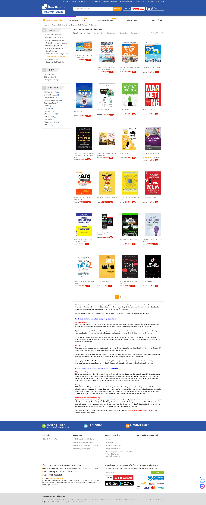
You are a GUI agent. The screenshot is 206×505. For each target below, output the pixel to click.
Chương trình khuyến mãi (109, 1)
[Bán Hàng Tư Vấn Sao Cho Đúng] (107, 183)
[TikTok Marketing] (153, 267)
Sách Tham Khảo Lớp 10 (66, 499)
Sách (54, 25)
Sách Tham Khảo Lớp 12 (62, 502)
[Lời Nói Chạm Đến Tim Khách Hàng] (107, 95)
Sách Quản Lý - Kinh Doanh (67, 25)
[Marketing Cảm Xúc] (153, 95)
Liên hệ (108, 439)
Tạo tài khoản (149, 1)
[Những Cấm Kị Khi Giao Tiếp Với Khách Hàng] (84, 183)
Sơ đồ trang (110, 442)
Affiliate (138, 1)
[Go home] (53, 9)
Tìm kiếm (117, 9)
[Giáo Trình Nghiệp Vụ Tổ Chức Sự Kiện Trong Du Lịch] (130, 52)
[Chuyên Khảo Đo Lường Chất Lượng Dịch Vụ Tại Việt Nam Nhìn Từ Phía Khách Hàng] (107, 52)
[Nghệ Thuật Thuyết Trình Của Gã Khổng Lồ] (153, 225)
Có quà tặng (111, 33)
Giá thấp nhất (123, 33)
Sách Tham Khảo (49, 502)
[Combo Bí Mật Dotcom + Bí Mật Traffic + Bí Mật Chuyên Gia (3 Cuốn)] (107, 221)
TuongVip (77, 499)
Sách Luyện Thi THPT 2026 (76, 20)
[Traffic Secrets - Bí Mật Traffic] (130, 225)
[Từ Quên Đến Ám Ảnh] (107, 267)
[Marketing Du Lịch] (84, 96)
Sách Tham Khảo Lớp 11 (76, 502)
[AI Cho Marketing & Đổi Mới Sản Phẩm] (130, 183)
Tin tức (95, 1)
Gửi (157, 472)
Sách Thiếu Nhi (157, 20)
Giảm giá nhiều (98, 33)
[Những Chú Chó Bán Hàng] (153, 138)
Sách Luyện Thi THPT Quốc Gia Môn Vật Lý (128, 499)
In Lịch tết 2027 (84, 1)
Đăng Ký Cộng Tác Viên (50, 439)
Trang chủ (47, 25)
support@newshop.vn (55, 478)
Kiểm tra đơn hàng (126, 1)
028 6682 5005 (137, 9)
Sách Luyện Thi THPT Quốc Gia (50, 499)
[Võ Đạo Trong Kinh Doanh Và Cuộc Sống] (130, 267)
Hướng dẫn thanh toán (113, 445)
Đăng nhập (160, 1)
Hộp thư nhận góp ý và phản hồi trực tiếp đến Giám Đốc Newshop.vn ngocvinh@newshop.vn (119, 454)
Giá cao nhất (135, 33)
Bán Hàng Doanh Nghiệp (82, 448)
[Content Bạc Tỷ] (130, 138)
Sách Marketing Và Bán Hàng (87, 25)
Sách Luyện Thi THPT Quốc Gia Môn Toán (103, 499)
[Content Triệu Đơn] (130, 95)
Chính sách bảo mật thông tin (84, 442)
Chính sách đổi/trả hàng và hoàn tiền (86, 445)
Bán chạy (87, 33)
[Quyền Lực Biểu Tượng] (153, 183)
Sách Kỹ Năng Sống (86, 499)
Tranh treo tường (70, 1)
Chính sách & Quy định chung (84, 439)
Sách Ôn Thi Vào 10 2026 (106, 20)
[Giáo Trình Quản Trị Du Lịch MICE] (153, 52)
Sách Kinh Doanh (133, 20)
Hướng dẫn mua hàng (113, 448)
